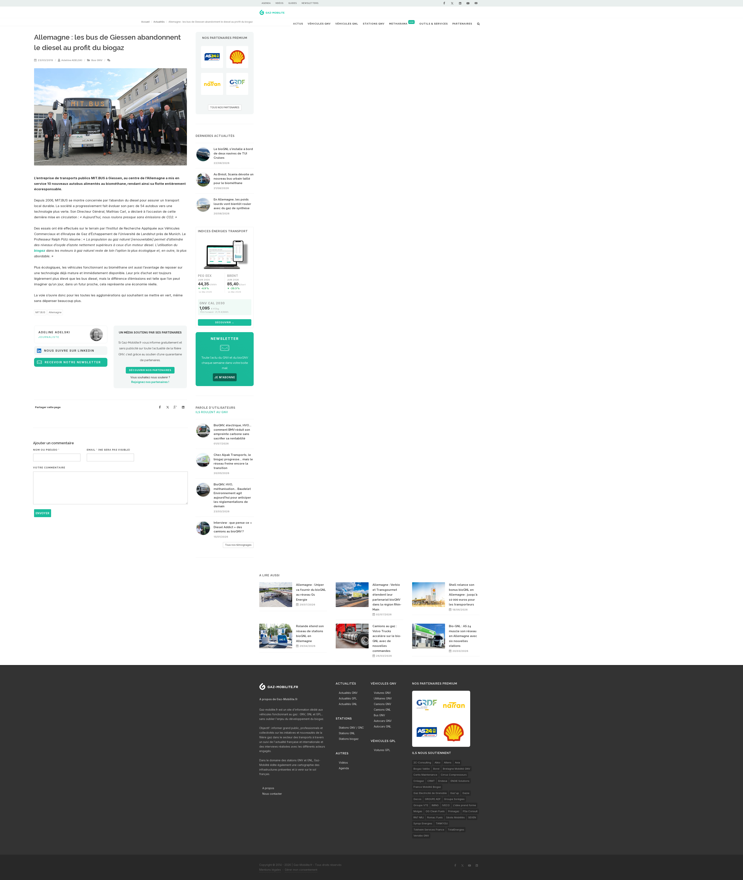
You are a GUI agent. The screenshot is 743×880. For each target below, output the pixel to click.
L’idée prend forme (464, 805)
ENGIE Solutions (460, 780)
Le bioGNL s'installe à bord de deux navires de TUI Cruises (233, 153)
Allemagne (55, 312)
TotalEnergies (456, 829)
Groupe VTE (420, 805)
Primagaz (453, 811)
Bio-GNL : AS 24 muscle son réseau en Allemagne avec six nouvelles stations (463, 636)
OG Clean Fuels (435, 811)
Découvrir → (224, 322)
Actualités (159, 21)
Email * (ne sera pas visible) (108, 449)
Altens (447, 762)
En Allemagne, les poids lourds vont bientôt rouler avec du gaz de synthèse (232, 204)
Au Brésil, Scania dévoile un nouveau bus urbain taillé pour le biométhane (233, 179)
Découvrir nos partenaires (150, 370)
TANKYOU (442, 823)
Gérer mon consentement (301, 869)
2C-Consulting (422, 762)
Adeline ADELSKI (71, 60)
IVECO (446, 805)
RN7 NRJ (418, 817)
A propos (268, 788)
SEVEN (472, 817)
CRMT (431, 780)
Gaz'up (454, 793)
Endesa (442, 780)
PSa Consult (470, 811)
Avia (457, 762)
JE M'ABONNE (224, 377)
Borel (436, 768)
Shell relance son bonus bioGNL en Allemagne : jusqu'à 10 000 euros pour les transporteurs (463, 594)
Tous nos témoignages (238, 544)
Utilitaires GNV (383, 698)
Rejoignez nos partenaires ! (150, 382)
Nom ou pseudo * (46, 449)
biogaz (39, 250)
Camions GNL (382, 709)
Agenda (266, 3)
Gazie (465, 793)
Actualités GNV (348, 692)
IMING (435, 805)
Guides (292, 3)
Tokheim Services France (428, 829)
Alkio (437, 762)
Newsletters (310, 3)
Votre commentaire (49, 467)
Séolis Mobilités (455, 817)
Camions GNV (382, 704)
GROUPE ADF (433, 799)
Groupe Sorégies (454, 799)
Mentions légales (270, 869)
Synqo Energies (422, 823)
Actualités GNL (348, 704)
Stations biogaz (349, 738)
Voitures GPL (382, 750)
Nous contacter (272, 793)
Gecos (417, 799)
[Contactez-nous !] (476, 3)
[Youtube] (468, 3)
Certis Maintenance (425, 774)
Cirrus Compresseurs (454, 774)
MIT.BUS (40, 312)
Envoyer (43, 513)
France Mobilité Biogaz (427, 786)
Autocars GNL (382, 726)
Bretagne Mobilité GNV (456, 768)
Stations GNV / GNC (351, 727)
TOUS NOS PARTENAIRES (224, 107)
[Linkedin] (460, 3)
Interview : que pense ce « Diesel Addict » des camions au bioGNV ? (233, 527)
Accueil (145, 21)
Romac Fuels (435, 817)
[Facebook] (444, 3)
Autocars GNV (383, 720)
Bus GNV (96, 60)
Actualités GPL (348, 698)
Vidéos (279, 3)
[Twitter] (452, 3)
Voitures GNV (382, 692)
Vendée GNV (421, 835)
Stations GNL (347, 733)
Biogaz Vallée (421, 768)
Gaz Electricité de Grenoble (430, 793)
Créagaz (418, 780)
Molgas (417, 811)
